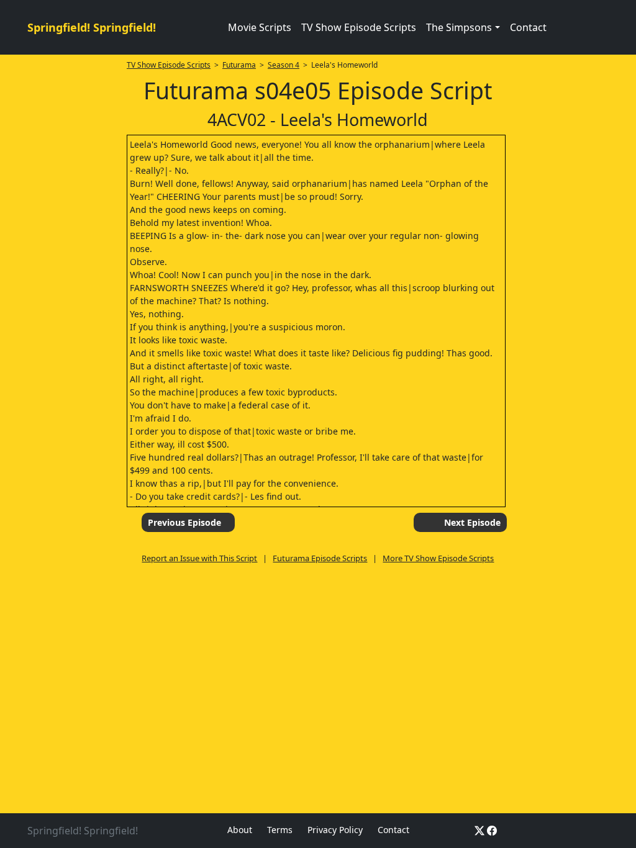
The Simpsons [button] (459, 27)
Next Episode (472, 522)
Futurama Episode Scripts (320, 558)
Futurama (239, 65)
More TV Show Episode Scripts (438, 558)
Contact (528, 27)
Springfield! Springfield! (91, 27)
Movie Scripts (259, 27)
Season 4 (283, 65)
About (239, 830)
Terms (280, 830)
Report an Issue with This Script (199, 558)
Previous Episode (184, 522)
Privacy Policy (335, 830)
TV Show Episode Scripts (358, 27)
